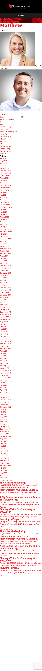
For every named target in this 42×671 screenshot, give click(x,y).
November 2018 (5, 249)
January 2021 (4, 227)
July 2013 (3, 383)
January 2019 (4, 246)
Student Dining (5, 149)
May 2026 (3, 161)
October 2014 (4, 346)
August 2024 (4, 190)
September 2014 (5, 348)
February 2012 (5, 424)
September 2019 (5, 239)
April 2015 (3, 331)
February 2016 (5, 307)
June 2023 (3, 212)
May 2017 (3, 280)
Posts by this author (6, 529)
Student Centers (5, 146)
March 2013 (4, 392)
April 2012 (3, 419)
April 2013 (3, 390)
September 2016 (5, 295)
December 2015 (5, 312)
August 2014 (4, 351)
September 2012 (5, 407)
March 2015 (4, 334)
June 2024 (3, 195)
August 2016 (4, 297)
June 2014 (3, 356)
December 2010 (5, 458)
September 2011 (5, 436)
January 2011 (4, 456)
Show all (3, 158)
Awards (2, 124)
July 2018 (3, 258)
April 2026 (3, 163)
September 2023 (6, 207)
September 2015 (5, 319)
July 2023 (3, 210)
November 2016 (5, 290)
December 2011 (5, 429)
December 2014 (5, 341)
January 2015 (4, 339)
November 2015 (5, 314)
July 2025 (3, 180)
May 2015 (3, 329)
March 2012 (4, 422)
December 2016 (5, 288)
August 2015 (4, 322)
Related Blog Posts (6, 480)
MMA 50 (3, 139)
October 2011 (4, 434)
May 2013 (3, 387)
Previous (3, 114)
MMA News (4, 144)
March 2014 (4, 363)
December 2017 (5, 266)
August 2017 (4, 275)
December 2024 (5, 185)
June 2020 (3, 236)
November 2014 (5, 344)
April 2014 (3, 361)
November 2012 (5, 402)
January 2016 (4, 309)
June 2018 (3, 261)
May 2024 (3, 197)
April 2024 (3, 200)
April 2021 (3, 222)
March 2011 (4, 451)
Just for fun (3, 134)
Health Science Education (8, 132)
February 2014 (5, 366)
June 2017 (3, 278)
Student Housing (5, 151)
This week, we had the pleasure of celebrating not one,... (19, 492)
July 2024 (3, 192)
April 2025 (3, 183)
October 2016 (4, 292)
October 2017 (4, 270)
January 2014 (4, 368)
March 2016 (4, 305)
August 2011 (4, 439)
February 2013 (5, 395)
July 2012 (3, 412)
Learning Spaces (5, 136)
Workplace (3, 153)
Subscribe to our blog (7, 119)
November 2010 (5, 461)
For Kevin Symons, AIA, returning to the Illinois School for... (19, 484)
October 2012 (4, 405)
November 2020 (5, 229)
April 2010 (3, 475)
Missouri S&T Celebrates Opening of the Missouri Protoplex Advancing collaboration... (20, 502)
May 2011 (3, 446)
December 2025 (5, 171)
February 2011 (4, 453)
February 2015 (5, 336)
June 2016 (3, 300)
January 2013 (4, 397)
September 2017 (5, 273)
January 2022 (4, 219)
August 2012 (4, 409)
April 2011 (3, 448)
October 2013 (4, 375)
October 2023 (5, 205)
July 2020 (3, 234)
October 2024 (5, 188)
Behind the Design (6, 127)
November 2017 (5, 268)
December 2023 (5, 202)
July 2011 (3, 441)
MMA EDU (3, 141)
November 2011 (5, 431)
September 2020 (6, 231)
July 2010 (3, 468)
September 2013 (5, 378)
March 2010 (4, 478)
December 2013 (5, 370)
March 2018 (4, 263)
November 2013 (5, 373)
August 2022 (4, 217)
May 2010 (3, 473)
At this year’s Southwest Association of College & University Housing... (21, 513)
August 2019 (4, 241)
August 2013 (4, 380)
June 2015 (3, 327)
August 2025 (4, 178)
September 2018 (5, 253)
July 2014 (3, 353)
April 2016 (3, 302)
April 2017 (3, 283)
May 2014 (3, 358)
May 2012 (3, 417)
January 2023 (4, 214)
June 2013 (3, 385)
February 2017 (5, 285)
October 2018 (4, 251)
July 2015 (3, 324)
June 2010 (3, 470)
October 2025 (5, 175)
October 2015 (4, 317)
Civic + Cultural (5, 129)
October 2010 (4, 463)
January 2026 (4, 168)
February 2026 (5, 166)
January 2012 (4, 426)
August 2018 (4, 256)
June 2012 (3, 414)
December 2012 (5, 400)
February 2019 (5, 244)
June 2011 (3, 444)
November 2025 (5, 173)
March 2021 (4, 224)
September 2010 (5, 465)
